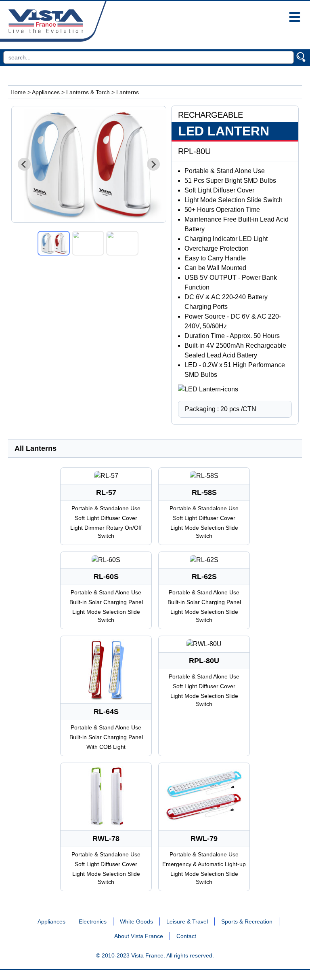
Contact (186, 936)
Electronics (93, 921)
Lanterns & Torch (88, 92)
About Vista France (138, 936)
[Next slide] (153, 164)
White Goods (136, 921)
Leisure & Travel (187, 921)
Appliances (46, 92)
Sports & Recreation (246, 921)
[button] (54, 243)
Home (18, 92)
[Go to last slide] (24, 164)
